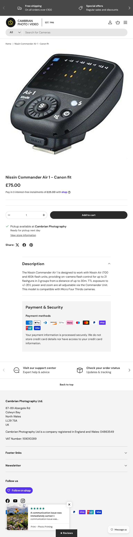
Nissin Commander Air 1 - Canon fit (32, 43)
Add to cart (88, 215)
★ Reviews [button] (66, 533)
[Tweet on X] (17, 244)
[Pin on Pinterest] (31, 244)
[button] (118, 22)
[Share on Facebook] (24, 244)
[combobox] (66, 32)
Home (8, 43)
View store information (23, 235)
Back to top (66, 384)
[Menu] (125, 22)
